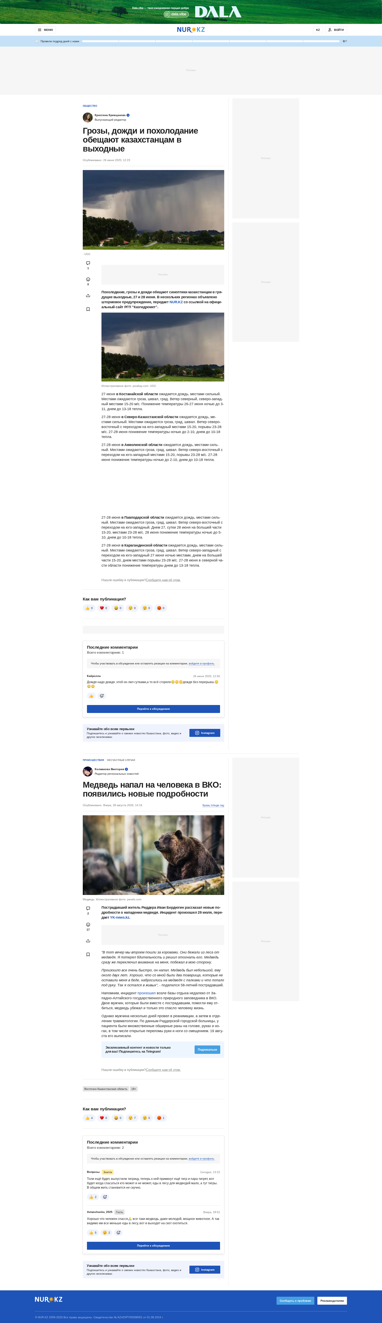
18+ (133, 1088)
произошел (147, 993)
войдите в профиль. (202, 663)
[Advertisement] (191, 70)
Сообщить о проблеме (295, 1300)
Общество (90, 106)
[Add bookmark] (88, 309)
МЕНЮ (48, 29)
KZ (318, 29)
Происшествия (93, 760)
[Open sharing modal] (88, 295)
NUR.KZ (176, 302)
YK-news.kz (119, 917)
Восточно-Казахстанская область (105, 1088)
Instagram (207, 732)
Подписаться (207, 1049)
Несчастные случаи (121, 760)
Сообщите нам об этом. (163, 580)
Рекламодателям (332, 1300)
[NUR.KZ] (191, 29)
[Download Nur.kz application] (191, 12)
